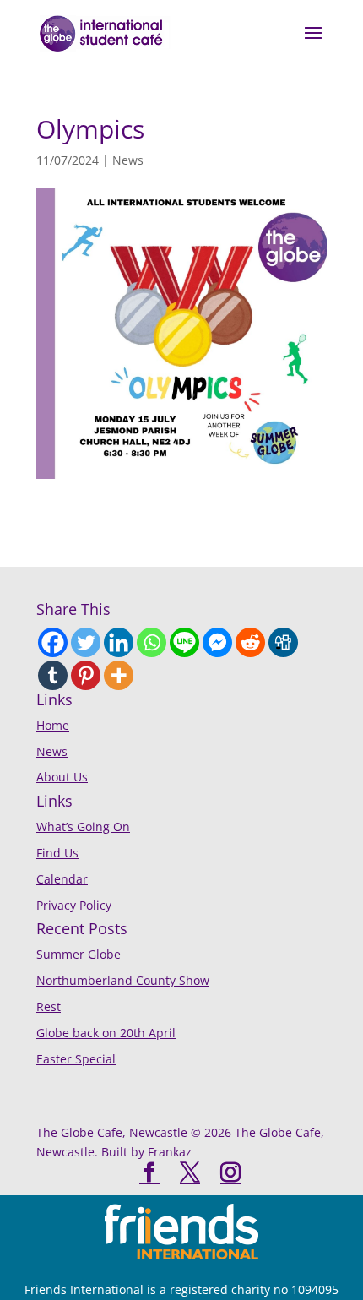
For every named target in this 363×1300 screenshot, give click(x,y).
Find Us (57, 853)
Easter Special (76, 1059)
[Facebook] (53, 642)
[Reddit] (250, 642)
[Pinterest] (85, 675)
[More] (118, 675)
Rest (48, 1006)
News (128, 160)
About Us (62, 777)
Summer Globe (78, 954)
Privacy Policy (73, 905)
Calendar (62, 879)
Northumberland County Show (122, 980)
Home (52, 725)
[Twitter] (85, 642)
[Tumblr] (53, 675)
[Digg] (283, 642)
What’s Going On (83, 827)
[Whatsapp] (151, 642)
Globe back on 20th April (106, 1033)
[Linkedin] (118, 642)
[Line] (184, 642)
